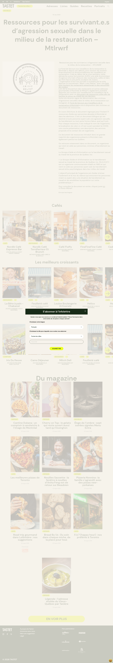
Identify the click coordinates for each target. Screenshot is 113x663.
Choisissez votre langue (37, 322)
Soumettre (56, 349)
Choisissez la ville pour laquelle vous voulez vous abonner (48, 331)
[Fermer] (85, 311)
